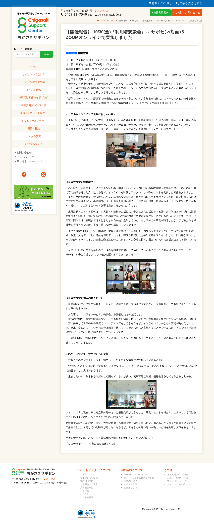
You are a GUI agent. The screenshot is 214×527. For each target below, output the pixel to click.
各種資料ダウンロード (33, 105)
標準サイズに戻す (161, 3)
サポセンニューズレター (33, 113)
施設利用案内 (161, 12)
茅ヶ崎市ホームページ (29, 161)
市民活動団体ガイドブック (34, 97)
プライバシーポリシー (29, 156)
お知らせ (84, 494)
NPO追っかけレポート (33, 120)
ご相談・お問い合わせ (187, 12)
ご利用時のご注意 (89, 484)
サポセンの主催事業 (33, 82)
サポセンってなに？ (33, 74)
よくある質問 (33, 136)
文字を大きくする (190, 3)
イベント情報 (33, 89)
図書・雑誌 (33, 128)
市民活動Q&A (130, 481)
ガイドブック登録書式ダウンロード (141, 478)
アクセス (101, 10)
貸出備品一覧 (86, 487)
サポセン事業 (109, 20)
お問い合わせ (24, 152)
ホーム (98, 20)
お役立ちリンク (33, 144)
